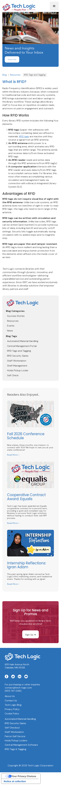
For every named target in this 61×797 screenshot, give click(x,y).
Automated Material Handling (22, 341)
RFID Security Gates (17, 355)
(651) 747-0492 (13, 690)
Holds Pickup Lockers (16, 740)
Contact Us (11, 700)
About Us (10, 696)
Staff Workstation (16, 360)
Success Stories (16, 316)
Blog (4, 75)
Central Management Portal (22, 346)
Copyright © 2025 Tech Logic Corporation (30, 765)
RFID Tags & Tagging (15, 749)
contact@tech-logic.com (18, 687)
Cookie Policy (12, 713)
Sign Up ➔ (30, 634)
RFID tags (24, 136)
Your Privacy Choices (24, 776)
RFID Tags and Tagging (34, 75)
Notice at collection (15, 781)
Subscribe (12, 60)
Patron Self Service (15, 736)
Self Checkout (12, 727)
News (10, 330)
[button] (54, 6)
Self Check (13, 375)
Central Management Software (21, 744)
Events (10, 325)
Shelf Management (17, 365)
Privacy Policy (12, 709)
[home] (26, 6)
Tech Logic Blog (13, 704)
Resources (15, 75)
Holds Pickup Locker (17, 370)
